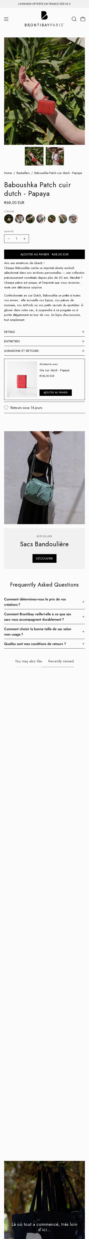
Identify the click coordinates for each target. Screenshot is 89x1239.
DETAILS (9, 332)
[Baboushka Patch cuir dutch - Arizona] (8, 219)
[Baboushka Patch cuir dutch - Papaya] (34, 156)
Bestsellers (23, 173)
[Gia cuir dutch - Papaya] (22, 379)
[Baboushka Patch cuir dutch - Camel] (19, 219)
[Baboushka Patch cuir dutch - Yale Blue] (62, 219)
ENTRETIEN (12, 341)
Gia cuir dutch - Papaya (55, 370)
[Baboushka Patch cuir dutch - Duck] (30, 219)
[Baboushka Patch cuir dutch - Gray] (73, 219)
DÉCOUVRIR (44, 558)
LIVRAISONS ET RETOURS (21, 351)
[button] (74, 19)
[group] (44, 4)
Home (8, 173)
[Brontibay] (44, 19)
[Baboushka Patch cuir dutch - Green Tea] (41, 219)
